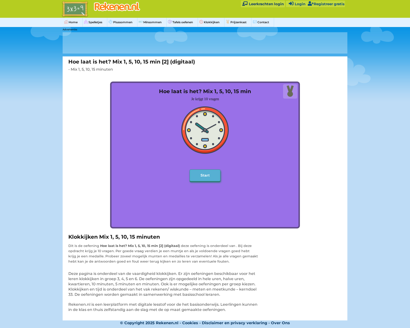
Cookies (190, 323)
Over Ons (280, 323)
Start (205, 175)
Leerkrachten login (266, 4)
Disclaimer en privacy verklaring (234, 323)
